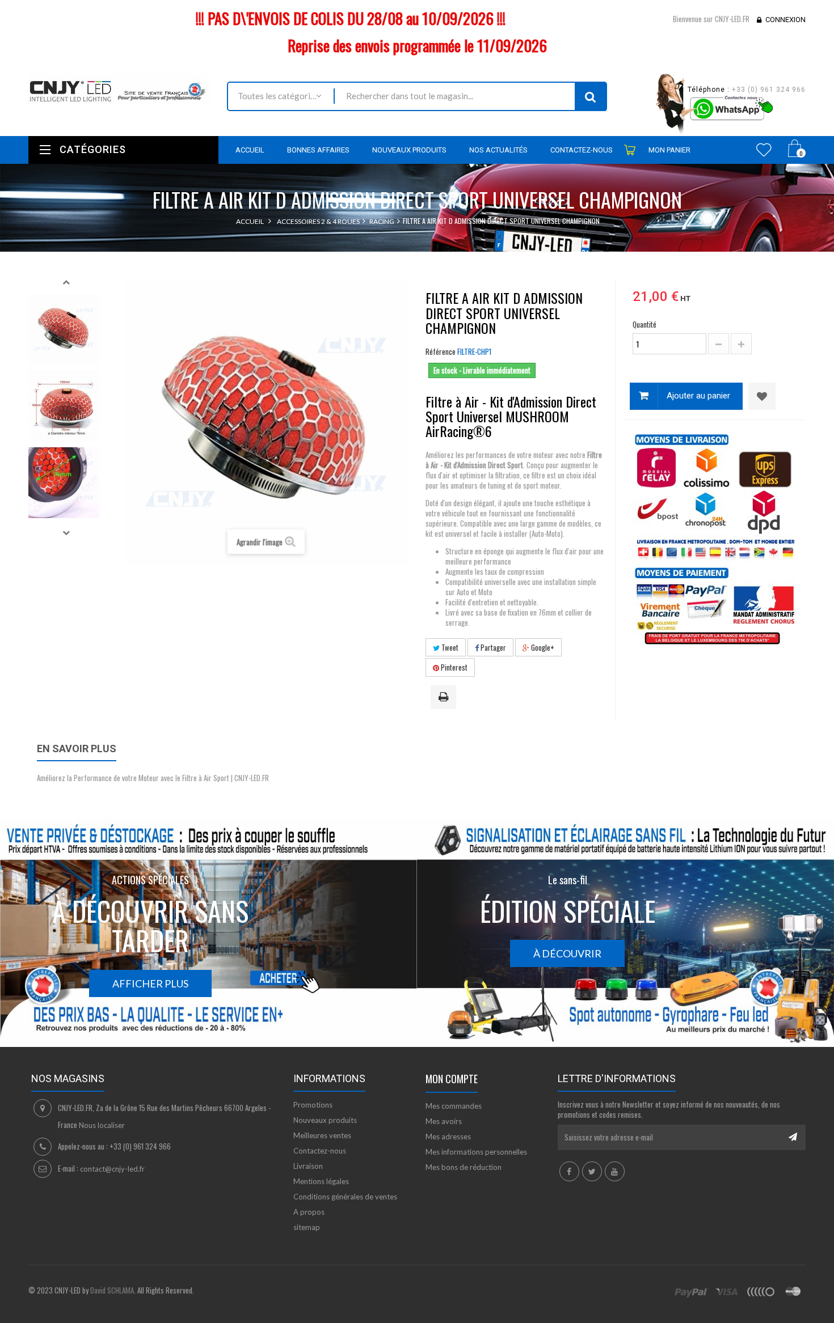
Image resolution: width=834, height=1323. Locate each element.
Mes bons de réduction (464, 1167)
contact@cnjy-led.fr (112, 1168)
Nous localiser (102, 1125)
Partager (492, 647)
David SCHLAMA (112, 1290)
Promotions (312, 1104)
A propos (309, 1211)
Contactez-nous (319, 1150)
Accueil (250, 221)
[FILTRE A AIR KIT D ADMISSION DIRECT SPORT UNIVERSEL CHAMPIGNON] (63, 329)
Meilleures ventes (322, 1135)
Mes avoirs (444, 1121)
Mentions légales (321, 1181)
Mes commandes (454, 1105)
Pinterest (453, 667)
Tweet (449, 647)
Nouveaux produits (325, 1120)
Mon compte (452, 1078)
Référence (441, 351)
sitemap (306, 1227)
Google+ (541, 647)
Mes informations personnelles (476, 1151)
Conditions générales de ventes (345, 1196)
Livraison (308, 1166)
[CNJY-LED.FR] (119, 89)
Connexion (785, 19)
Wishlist (764, 149)
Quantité (644, 324)
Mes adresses (448, 1136)
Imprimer (445, 698)
